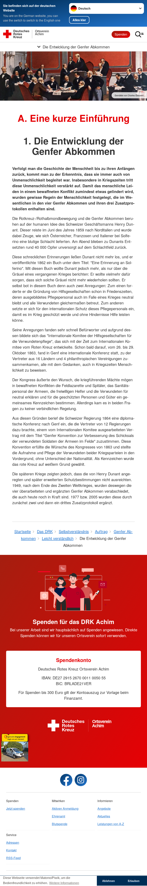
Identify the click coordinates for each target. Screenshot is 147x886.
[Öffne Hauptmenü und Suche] (139, 34)
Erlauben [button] (134, 880)
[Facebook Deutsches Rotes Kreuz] (66, 780)
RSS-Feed (13, 858)
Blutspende (59, 824)
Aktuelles (103, 816)
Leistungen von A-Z (110, 824)
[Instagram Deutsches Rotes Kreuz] (81, 780)
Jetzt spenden (15, 808)
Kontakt (11, 850)
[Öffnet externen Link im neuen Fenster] (73, 747)
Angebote (104, 808)
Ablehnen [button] (108, 880)
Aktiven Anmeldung (65, 808)
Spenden (121, 34)
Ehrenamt (58, 816)
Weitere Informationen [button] (64, 883)
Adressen (12, 842)
